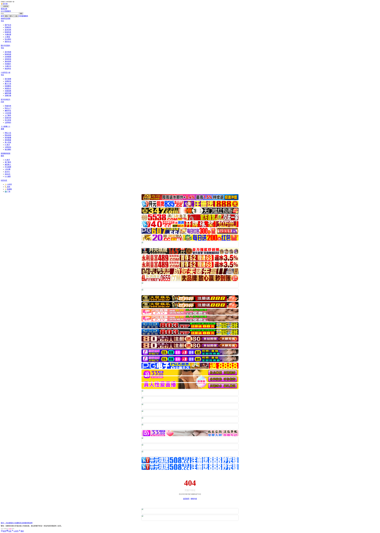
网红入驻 (8, 133)
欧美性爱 (8, 32)
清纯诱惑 (8, 61)
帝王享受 (8, 120)
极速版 (8, 189)
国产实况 (8, 25)
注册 (5, 9)
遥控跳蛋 (8, 140)
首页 (2, 16)
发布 (7, 187)
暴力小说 (8, 83)
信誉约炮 (8, 118)
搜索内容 (194, 499)
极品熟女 (8, 68)
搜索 (21, 13)
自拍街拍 (8, 59)
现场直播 (8, 137)
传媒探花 (8, 27)
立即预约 (8, 122)
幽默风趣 (8, 93)
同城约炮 (8, 106)
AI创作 (8, 184)
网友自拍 (8, 135)
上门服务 (8, 115)
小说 (16, 16)
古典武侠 (8, 81)
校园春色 (8, 86)
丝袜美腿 (8, 57)
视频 (6, 16)
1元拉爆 (7, 169)
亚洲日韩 (8, 30)
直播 (23, 16)
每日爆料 (8, 149)
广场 (7, 191)
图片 (11, 16)
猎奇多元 (8, 41)
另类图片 (8, 64)
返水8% (7, 172)
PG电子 (7, 145)
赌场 (26, 16)
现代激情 (8, 79)
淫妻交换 (8, 95)
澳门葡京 (8, 162)
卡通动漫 (8, 34)
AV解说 (7, 37)
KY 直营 (8, 176)
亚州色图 (8, 52)
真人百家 (8, 142)
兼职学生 (8, 110)
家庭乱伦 (8, 88)
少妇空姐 (8, 113)
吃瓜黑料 (8, 39)
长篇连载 (8, 91)
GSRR (9, 528)
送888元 (7, 174)
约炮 (20, 16)
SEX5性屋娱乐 (6, 11)
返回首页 (186, 499)
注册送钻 (8, 147)
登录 (2, 9)
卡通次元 (8, 66)
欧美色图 (8, 54)
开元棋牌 (8, 167)
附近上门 (8, 108)
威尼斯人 (8, 164)
